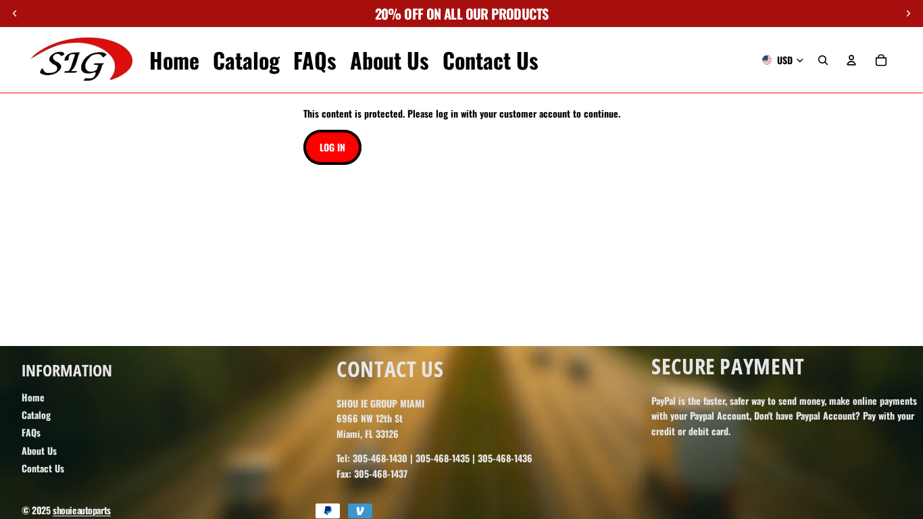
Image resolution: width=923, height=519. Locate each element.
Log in (332, 147)
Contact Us (43, 468)
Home (33, 397)
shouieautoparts (82, 510)
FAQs (31, 432)
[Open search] (823, 60)
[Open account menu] (851, 60)
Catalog (36, 414)
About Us (39, 450)
